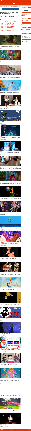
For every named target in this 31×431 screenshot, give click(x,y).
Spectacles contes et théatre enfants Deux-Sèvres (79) (7, 23)
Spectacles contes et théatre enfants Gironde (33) (7, 24)
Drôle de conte (2, 227)
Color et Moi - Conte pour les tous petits (5, 333)
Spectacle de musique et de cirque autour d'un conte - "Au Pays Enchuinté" (9, 363)
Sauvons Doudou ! (2, 136)
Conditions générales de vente (24, 429)
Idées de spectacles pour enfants (26, 29)
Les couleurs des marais (3, 409)
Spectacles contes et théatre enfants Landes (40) (7, 25)
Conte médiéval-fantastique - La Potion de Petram (6, 212)
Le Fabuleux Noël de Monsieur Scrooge (5, 45)
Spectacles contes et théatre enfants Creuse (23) (7, 22)
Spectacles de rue (24, 15)
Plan (28, 429)
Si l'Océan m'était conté (3, 151)
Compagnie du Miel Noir (3, 139)
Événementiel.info (28, 37)
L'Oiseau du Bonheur (3, 424)
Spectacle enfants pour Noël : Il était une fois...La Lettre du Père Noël (9, 348)
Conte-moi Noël (2, 121)
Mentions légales (19, 429)
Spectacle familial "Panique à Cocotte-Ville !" (6, 318)
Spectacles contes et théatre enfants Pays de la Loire (7, 30)
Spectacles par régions (24, 25)
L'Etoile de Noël (2, 242)
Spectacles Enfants (13, 6)
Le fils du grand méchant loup (4, 257)
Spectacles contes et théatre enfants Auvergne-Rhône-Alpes (8, 31)
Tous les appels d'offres (25, 20)
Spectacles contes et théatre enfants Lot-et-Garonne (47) (8, 26)
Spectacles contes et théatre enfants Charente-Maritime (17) (8, 21)
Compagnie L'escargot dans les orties (5, 260)
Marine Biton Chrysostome (3, 48)
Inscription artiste (25, 1)
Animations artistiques (24, 14)
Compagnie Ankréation (3, 124)
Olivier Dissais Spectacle (3, 351)
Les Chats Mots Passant (3, 336)
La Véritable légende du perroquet (4, 106)
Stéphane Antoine (3, 230)
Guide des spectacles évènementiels (6, 6)
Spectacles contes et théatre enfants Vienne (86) (7, 27)
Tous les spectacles (24, 24)
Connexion (29, 1)
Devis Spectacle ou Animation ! (10, 9)
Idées (29, 429)
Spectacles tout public (24, 16)
